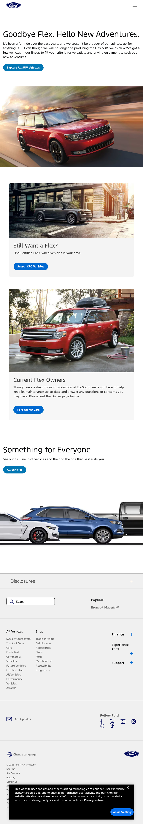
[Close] (128, 790)
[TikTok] (112, 726)
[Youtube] (123, 721)
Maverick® (111, 607)
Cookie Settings (122, 812)
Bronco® (97, 607)
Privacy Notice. (94, 800)
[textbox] (30, 601)
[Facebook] (102, 721)
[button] (123, 634)
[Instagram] (133, 721)
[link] (23, 68)
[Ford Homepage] (131, 754)
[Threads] (102, 726)
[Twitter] (112, 721)
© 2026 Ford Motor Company (21, 764)
